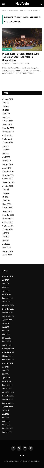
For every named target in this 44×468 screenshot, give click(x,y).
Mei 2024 (5, 197)
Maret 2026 (6, 117)
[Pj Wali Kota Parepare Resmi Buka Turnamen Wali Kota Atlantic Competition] (22, 39)
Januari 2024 (7, 211)
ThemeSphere (34, 461)
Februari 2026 (7, 121)
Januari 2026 (7, 124)
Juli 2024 (5, 190)
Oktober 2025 (7, 135)
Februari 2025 (7, 164)
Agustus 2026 (7, 99)
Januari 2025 (7, 168)
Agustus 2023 (7, 229)
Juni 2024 (5, 193)
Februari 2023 (7, 251)
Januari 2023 (7, 255)
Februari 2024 (7, 208)
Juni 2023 (5, 237)
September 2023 (8, 226)
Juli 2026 (5, 103)
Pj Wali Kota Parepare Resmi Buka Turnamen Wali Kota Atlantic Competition (20, 57)
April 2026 (6, 114)
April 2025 (6, 157)
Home (22, 455)
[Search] (40, 3)
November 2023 (8, 219)
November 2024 (8, 175)
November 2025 (8, 132)
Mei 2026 (5, 110)
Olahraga (7, 49)
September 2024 (8, 182)
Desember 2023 (8, 215)
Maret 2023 (6, 248)
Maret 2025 (6, 161)
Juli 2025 (5, 146)
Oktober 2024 (7, 179)
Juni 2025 (5, 150)
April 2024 (6, 200)
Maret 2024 (6, 204)
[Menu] (3, 3)
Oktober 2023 (7, 222)
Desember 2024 (8, 171)
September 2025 (8, 139)
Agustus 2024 (7, 186)
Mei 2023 (5, 240)
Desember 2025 (8, 128)
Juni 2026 (5, 106)
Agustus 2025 (7, 143)
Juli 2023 (5, 233)
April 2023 (6, 244)
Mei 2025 (5, 153)
